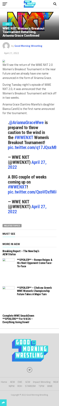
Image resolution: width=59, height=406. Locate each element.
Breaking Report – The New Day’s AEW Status (21, 252)
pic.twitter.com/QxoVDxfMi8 (33, 192)
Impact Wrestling (41, 382)
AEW (12, 382)
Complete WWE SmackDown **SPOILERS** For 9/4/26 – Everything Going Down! (18, 319)
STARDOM (30, 386)
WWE (50, 386)
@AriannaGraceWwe (26, 122)
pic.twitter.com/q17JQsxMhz (33, 147)
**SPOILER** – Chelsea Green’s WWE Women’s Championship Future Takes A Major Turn (34, 291)
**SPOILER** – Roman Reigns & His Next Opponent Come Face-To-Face (34, 263)
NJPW (11, 386)
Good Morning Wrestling (28, 46)
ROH (19, 386)
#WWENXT (23, 137)
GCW (27, 382)
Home (4, 382)
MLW (55, 382)
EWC (20, 382)
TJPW (41, 386)
